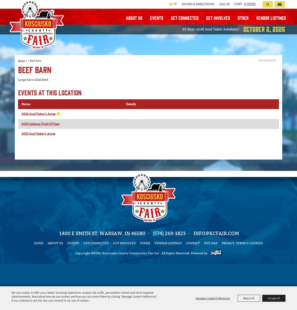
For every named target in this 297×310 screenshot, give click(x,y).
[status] (245, 4)
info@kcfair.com (216, 233)
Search (268, 4)
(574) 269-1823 (169, 233)
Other (243, 18)
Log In (224, 4)
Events (156, 18)
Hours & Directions (198, 4)
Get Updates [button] (280, 4)
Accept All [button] (274, 298)
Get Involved (218, 18)
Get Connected (185, 18)
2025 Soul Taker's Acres (38, 134)
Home (21, 60)
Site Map (211, 243)
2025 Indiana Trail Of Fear (41, 124)
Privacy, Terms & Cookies (242, 243)
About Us (134, 18)
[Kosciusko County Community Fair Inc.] (37, 25)
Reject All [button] (248, 298)
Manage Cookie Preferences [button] (213, 298)
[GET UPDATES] (279, 4)
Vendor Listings (271, 18)
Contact (193, 243)
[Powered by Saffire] (216, 253)
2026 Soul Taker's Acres (39, 114)
